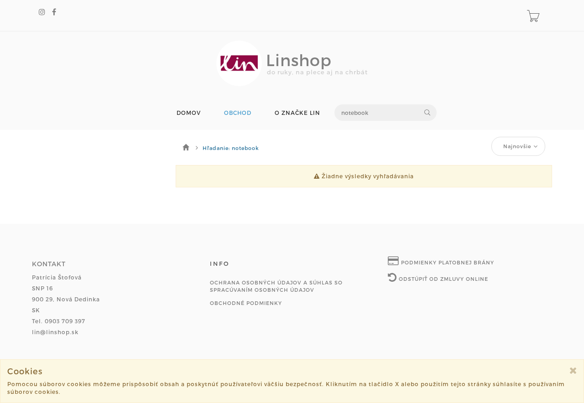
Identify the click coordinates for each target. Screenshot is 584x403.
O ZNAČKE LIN (297, 113)
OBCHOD (237, 113)
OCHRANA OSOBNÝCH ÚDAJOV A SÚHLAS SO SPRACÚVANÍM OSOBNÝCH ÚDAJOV (276, 286)
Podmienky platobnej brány (446, 262)
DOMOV (189, 113)
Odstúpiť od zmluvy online (442, 279)
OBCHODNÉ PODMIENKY (246, 303)
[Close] (573, 370)
